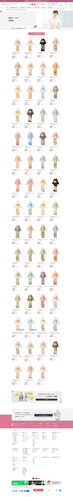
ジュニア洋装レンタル (36, 448)
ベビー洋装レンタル (45, 448)
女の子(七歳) (14, 440)
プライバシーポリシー (15, 487)
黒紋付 (53, 450)
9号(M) (34, 460)
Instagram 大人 (37, 4)
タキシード (24, 459)
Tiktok (32, 4)
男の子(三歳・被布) (15, 435)
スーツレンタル (35, 457)
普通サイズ (24, 435)
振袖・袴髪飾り (25, 470)
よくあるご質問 (33, 425)
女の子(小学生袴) (25, 453)
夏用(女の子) (44, 437)
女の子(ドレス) (35, 452)
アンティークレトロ (25, 433)
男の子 (43, 433)
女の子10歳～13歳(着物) (26, 454)
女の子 (43, 435)
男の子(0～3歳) (44, 449)
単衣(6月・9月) (54, 436)
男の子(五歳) (14, 436)
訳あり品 (14, 444)
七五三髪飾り (24, 469)
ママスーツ (34, 458)
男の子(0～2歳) (15, 449)
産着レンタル (44, 432)
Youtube (34, 4)
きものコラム (41, 425)
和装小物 (24, 472)
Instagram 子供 (39, 4)
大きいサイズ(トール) (26, 437)
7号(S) (33, 459)
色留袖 (14, 464)
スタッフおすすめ (15, 442)
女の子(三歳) (14, 438)
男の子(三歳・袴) (15, 433)
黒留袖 (14, 459)
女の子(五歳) (14, 439)
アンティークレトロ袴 (36, 438)
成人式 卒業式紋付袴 (55, 449)
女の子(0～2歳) (15, 450)
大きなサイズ (54, 435)
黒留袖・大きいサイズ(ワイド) (16, 461)
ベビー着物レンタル (16, 448)
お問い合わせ (48, 425)
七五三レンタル (15, 432)
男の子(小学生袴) (25, 450)
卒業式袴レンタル (35, 432)
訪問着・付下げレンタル (56, 432)
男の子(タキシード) (35, 449)
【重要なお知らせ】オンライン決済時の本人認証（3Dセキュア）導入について (36, 0)
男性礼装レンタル (25, 457)
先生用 (33, 439)
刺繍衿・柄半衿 (25, 471)
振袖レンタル (25, 432)
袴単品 (33, 445)
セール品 (24, 475)
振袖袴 (33, 444)
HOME (32, 423)
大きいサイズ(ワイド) (26, 439)
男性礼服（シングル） (26, 460)
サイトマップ (21, 487)
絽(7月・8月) (54, 438)
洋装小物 (24, 474)
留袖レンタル (15, 457)
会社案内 (54, 423)
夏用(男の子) (44, 436)
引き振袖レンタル (15, 467)
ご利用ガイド (48, 423)
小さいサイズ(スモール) (26, 436)
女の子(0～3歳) (44, 450)
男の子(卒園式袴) (25, 449)
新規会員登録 (55, 425)
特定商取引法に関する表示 (29, 487)
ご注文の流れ (41, 423)
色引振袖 (14, 469)
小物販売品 (24, 467)
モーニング (24, 458)
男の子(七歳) (14, 437)
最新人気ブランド (15, 443)
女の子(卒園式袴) (25, 452)
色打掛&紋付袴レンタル (46, 457)
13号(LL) (34, 463)
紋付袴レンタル (54, 448)
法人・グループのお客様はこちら (43, 4)
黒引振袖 (14, 470)
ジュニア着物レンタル (26, 448)
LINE (30, 4)
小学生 (33, 440)
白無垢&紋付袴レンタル (56, 457)
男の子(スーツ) (35, 450)
